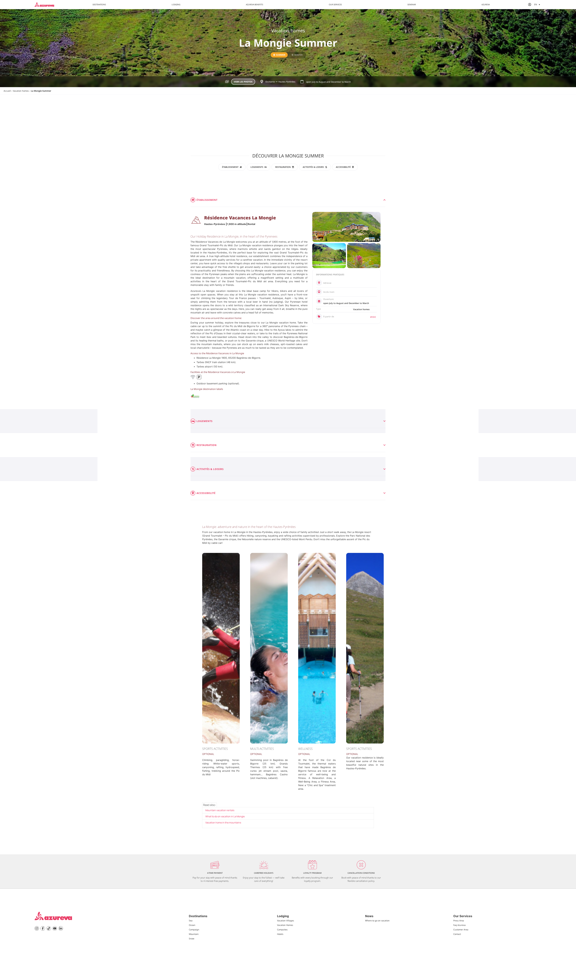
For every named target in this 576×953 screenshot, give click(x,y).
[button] (537, 4)
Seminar (411, 4)
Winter (298, 54)
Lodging (176, 4)
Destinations (99, 4)
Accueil (7, 90)
